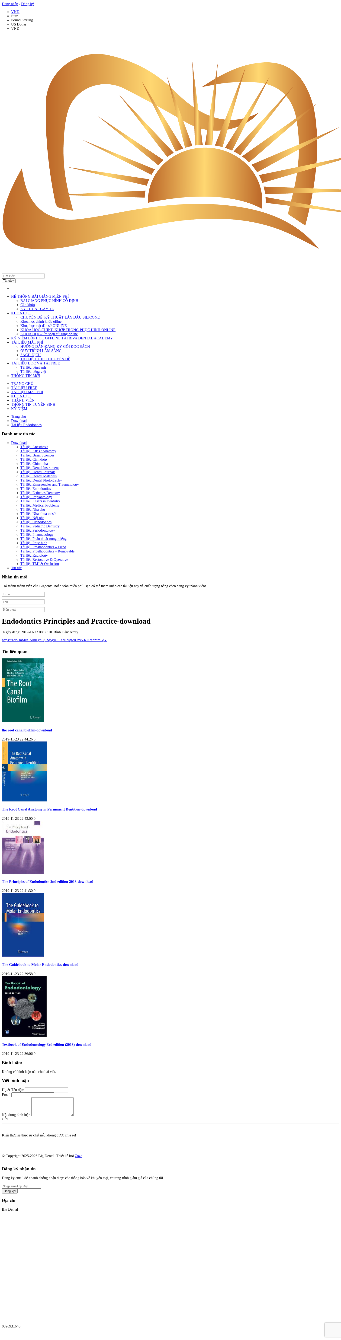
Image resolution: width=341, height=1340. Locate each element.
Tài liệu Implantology (36, 497)
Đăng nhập (10, 4)
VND (15, 12)
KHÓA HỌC (21, 313)
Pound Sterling (22, 20)
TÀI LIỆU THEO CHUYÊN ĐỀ (45, 359)
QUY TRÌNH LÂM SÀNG (41, 351)
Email (6, 1095)
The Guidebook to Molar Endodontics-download (40, 965)
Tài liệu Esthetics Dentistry (40, 493)
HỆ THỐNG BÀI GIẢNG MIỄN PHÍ (40, 296)
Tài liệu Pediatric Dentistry (40, 526)
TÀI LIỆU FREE (24, 388)
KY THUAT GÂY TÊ (37, 309)
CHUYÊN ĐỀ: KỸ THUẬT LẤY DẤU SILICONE (60, 317)
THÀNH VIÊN (23, 400)
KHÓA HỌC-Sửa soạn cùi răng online (49, 334)
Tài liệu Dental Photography (41, 480)
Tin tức (16, 568)
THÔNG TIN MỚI (25, 376)
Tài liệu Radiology (34, 555)
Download (19, 443)
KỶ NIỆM (19, 409)
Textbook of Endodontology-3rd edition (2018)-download (46, 1044)
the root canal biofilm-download (27, 730)
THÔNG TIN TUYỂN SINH (33, 404)
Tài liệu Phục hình (33, 543)
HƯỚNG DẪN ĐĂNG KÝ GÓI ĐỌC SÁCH (55, 346)
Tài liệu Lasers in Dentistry (40, 501)
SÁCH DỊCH (30, 355)
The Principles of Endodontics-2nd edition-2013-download (47, 882)
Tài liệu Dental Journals (37, 472)
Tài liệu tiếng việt (33, 371)
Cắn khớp (27, 305)
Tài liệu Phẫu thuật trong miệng (43, 539)
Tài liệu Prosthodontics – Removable (47, 551)
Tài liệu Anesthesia (34, 447)
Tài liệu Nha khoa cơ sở (37, 514)
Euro (14, 16)
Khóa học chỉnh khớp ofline (40, 321)
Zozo (78, 1156)
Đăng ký (27, 4)
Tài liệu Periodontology (37, 530)
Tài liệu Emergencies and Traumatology (49, 484)
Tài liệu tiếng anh (33, 367)
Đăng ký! (10, 1191)
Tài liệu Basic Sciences (37, 455)
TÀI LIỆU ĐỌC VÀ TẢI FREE (35, 363)
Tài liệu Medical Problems (39, 505)
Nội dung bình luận (16, 1115)
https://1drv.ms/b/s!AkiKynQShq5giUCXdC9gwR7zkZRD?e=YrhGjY (54, 640)
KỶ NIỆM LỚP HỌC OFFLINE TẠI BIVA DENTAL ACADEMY (62, 338)
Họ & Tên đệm (13, 1090)
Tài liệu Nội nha (32, 518)
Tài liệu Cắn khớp (33, 459)
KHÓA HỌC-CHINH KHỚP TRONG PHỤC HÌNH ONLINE (68, 330)
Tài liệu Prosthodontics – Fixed (43, 547)
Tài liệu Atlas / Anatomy (38, 451)
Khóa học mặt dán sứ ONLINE (43, 326)
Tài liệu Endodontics (35, 489)
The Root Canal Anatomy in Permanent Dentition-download (49, 809)
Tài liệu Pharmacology (37, 534)
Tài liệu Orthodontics (35, 522)
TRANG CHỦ (22, 384)
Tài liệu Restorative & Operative (44, 560)
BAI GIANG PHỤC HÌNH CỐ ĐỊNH (49, 301)
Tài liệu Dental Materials (38, 476)
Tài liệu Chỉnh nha (34, 464)
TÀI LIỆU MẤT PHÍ (27, 342)
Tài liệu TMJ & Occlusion (39, 564)
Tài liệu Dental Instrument (39, 468)
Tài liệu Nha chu (32, 509)
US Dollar (18, 24)
